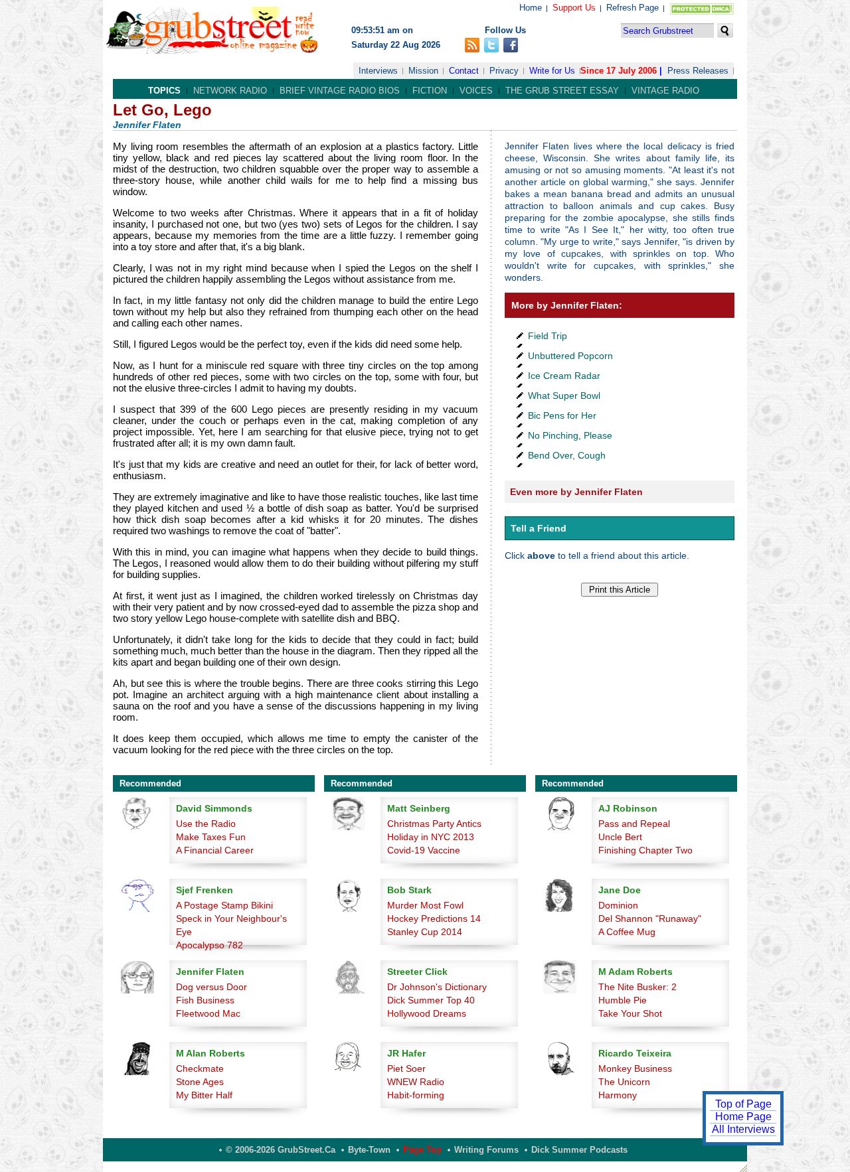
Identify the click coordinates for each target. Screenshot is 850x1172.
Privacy (504, 71)
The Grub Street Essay (562, 91)
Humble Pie (622, 1000)
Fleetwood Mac (208, 1013)
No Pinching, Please (570, 435)
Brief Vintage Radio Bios (340, 91)
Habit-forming (415, 1095)
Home (530, 8)
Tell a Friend (538, 528)
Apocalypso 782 (209, 945)
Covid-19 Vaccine (423, 850)
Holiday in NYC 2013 (430, 837)
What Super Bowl (564, 395)
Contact (464, 71)
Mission (423, 71)
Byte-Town (369, 1150)
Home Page (743, 1116)
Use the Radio (206, 823)
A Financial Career (215, 850)
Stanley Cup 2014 (424, 931)
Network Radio (230, 91)
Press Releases (697, 71)
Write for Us (552, 71)
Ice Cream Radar (564, 375)
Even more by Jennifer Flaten (576, 491)
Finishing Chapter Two (645, 850)
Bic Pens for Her (562, 415)
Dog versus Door (211, 987)
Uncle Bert (620, 837)
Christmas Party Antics (434, 823)
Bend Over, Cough (567, 455)
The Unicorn (624, 1081)
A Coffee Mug (626, 931)
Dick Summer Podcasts (579, 1150)
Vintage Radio (665, 91)
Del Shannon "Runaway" (649, 918)
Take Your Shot (630, 1013)
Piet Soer (406, 1068)
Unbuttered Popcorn (570, 355)
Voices (476, 91)
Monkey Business (635, 1068)
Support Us (574, 8)
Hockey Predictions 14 (434, 918)
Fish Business (205, 1000)
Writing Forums (486, 1150)
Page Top (422, 1150)
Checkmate (200, 1068)
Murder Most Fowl (425, 905)
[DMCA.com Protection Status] (699, 12)
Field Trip (547, 335)
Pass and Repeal (634, 823)
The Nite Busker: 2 (637, 987)
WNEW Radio (415, 1081)
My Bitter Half (204, 1095)
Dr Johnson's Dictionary (437, 987)
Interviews (378, 71)
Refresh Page (632, 8)
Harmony (617, 1095)
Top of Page (743, 1104)
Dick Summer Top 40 (431, 1000)
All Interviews (743, 1129)
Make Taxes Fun (211, 837)
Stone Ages (200, 1081)
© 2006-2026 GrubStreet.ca (280, 1150)
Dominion (618, 905)
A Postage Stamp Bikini (224, 905)
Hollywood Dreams (426, 1013)
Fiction (429, 91)
